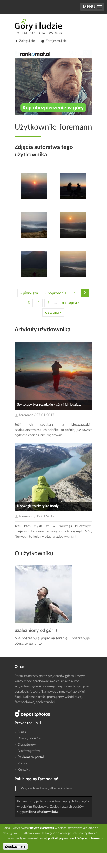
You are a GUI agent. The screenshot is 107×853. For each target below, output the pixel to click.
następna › (70, 303)
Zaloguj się (27, 41)
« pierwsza (29, 293)
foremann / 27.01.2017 (37, 415)
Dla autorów (27, 744)
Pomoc (23, 763)
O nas (22, 732)
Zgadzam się (15, 846)
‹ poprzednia (55, 293)
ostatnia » (53, 312)
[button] (92, 7)
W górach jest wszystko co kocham (46, 788)
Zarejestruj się (56, 41)
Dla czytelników (29, 738)
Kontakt (24, 769)
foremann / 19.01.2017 (37, 516)
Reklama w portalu (31, 757)
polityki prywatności (62, 838)
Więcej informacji (90, 838)
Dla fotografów (29, 751)
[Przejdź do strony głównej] (38, 26)
